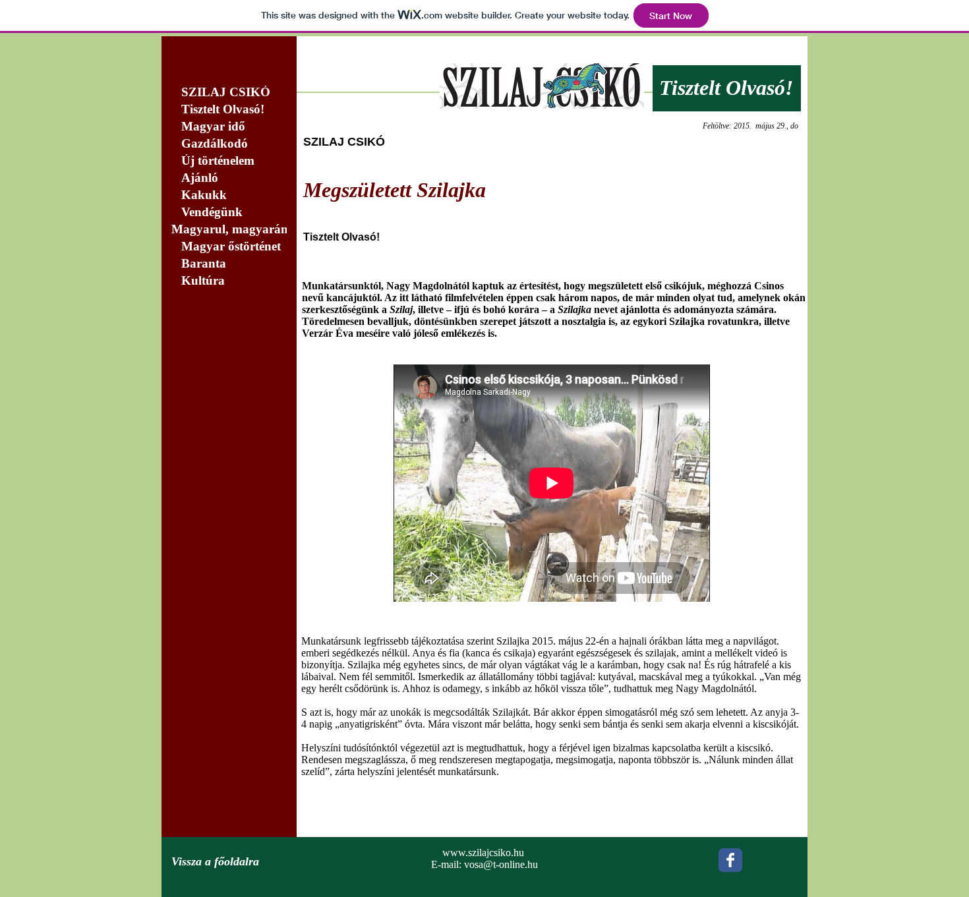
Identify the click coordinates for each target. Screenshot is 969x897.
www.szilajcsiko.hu (483, 852)
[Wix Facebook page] (730, 860)
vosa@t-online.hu (501, 864)
